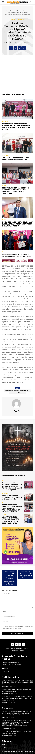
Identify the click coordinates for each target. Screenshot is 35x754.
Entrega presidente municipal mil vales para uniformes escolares (15, 159)
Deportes (5, 121)
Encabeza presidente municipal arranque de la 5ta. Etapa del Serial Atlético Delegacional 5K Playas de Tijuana (16, 126)
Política (4, 185)
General (12, 11)
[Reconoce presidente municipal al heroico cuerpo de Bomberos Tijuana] (17, 240)
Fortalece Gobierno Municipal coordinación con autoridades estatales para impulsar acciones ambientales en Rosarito (16, 713)
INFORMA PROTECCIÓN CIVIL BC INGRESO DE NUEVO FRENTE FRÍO (17, 732)
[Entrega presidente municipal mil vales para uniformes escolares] (17, 143)
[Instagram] (16, 644)
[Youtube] (23, 644)
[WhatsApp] (24, 48)
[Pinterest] (20, 48)
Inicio (7, 11)
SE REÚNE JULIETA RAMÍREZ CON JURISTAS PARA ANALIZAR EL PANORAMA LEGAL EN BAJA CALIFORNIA (15, 191)
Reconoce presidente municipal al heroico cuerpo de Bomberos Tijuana (16, 255)
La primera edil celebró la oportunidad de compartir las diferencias (18, 392)
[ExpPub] (17, 403)
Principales (21, 19)
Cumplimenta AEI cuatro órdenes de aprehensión (26, 575)
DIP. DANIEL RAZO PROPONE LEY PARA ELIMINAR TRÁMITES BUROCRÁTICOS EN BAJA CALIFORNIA (17, 224)
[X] (15, 48)
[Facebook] (11, 48)
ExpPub (8, 43)
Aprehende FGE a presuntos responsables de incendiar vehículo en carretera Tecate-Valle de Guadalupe (9, 579)
